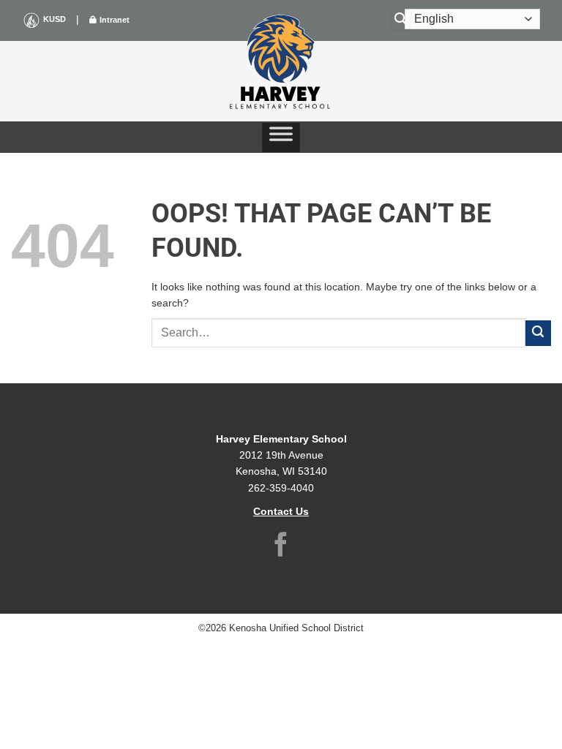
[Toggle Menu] (281, 137)
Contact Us (281, 511)
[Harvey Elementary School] (281, 62)
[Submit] (538, 333)
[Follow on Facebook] (281, 546)
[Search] (401, 19)
